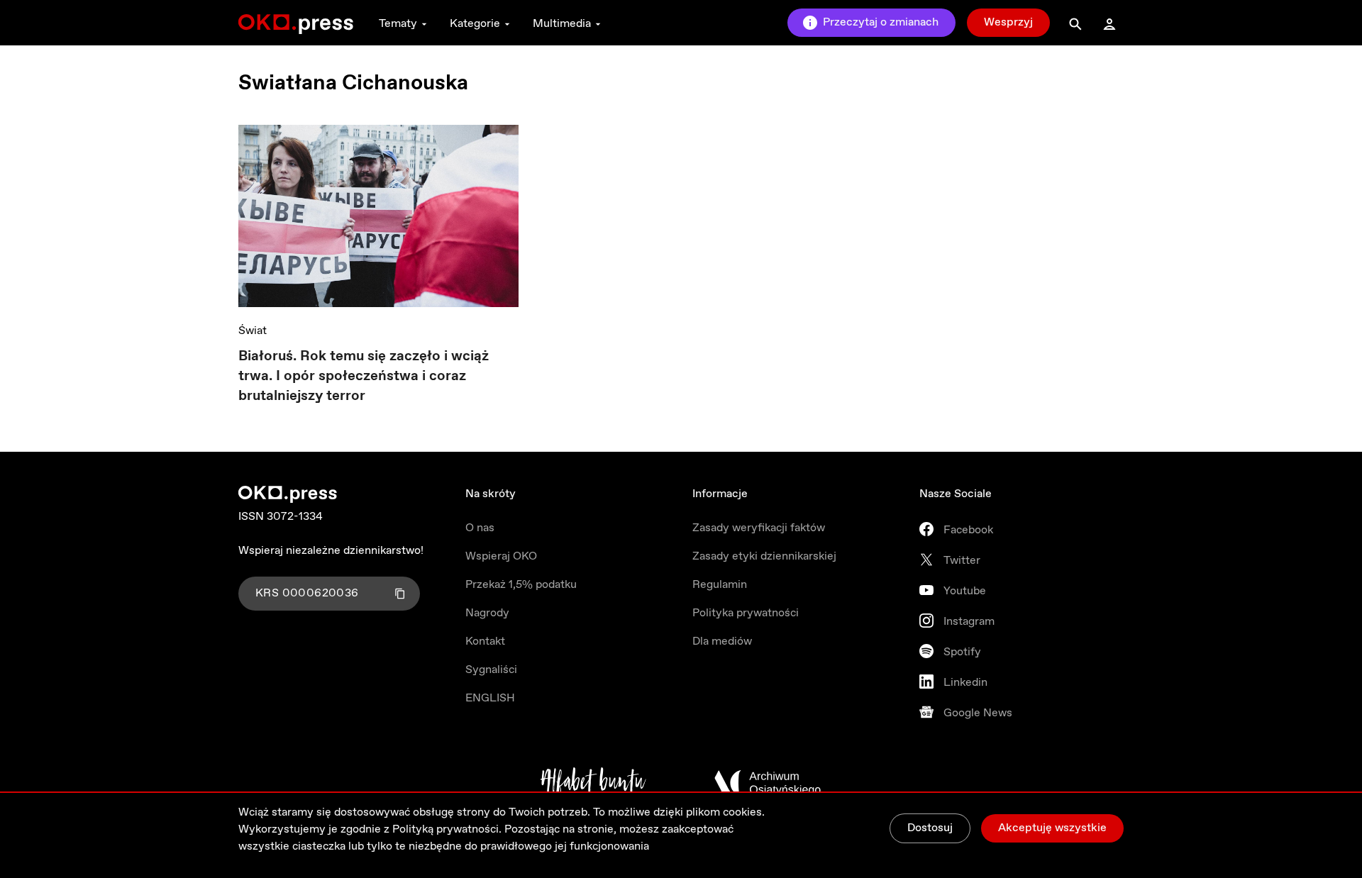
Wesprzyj (1008, 22)
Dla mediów (722, 641)
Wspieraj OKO (501, 556)
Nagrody (487, 613)
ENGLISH (490, 698)
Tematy (398, 23)
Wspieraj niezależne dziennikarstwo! (330, 550)
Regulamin (719, 584)
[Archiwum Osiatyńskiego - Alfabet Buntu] (593, 783)
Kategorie (475, 23)
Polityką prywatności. (447, 829)
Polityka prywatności (745, 613)
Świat (252, 330)
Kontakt (485, 641)
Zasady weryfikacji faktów (758, 528)
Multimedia (562, 23)
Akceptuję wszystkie (1052, 828)
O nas (479, 528)
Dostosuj (930, 828)
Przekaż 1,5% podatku (521, 584)
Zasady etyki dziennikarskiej (764, 556)
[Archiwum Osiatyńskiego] (767, 783)
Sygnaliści (491, 669)
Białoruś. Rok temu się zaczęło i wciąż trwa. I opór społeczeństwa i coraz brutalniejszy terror (363, 376)
